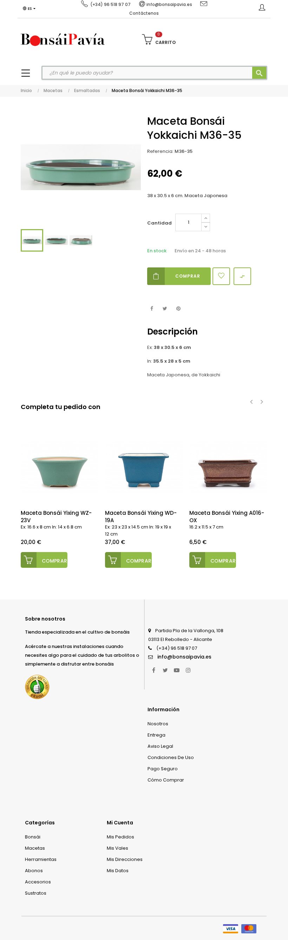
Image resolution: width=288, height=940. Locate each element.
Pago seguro (163, 768)
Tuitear (165, 308)
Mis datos (118, 870)
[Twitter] (165, 670)
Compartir (151, 308)
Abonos (34, 870)
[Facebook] (153, 670)
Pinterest (178, 308)
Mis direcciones (125, 859)
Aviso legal (160, 746)
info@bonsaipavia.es (184, 656)
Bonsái (32, 837)
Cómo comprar (166, 780)
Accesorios (38, 882)
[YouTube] (176, 670)
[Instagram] (188, 670)
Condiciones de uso (171, 757)
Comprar (187, 276)
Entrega (156, 735)
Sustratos (35, 893)
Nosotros (158, 723)
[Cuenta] (262, 9)
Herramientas (41, 859)
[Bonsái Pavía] (63, 39)
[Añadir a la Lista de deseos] (221, 276)
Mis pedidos (120, 837)
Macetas (35, 848)
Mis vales (117, 848)
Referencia (159, 151)
